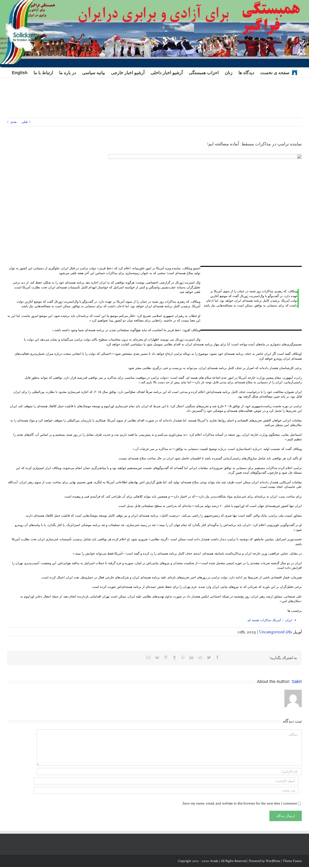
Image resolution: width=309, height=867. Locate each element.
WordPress (273, 861)
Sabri (297, 681)
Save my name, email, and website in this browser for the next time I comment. (239, 803)
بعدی (13, 122)
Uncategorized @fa (275, 631)
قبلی (24, 122)
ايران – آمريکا (282, 620)
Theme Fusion (292, 861)
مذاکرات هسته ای (259, 620)
